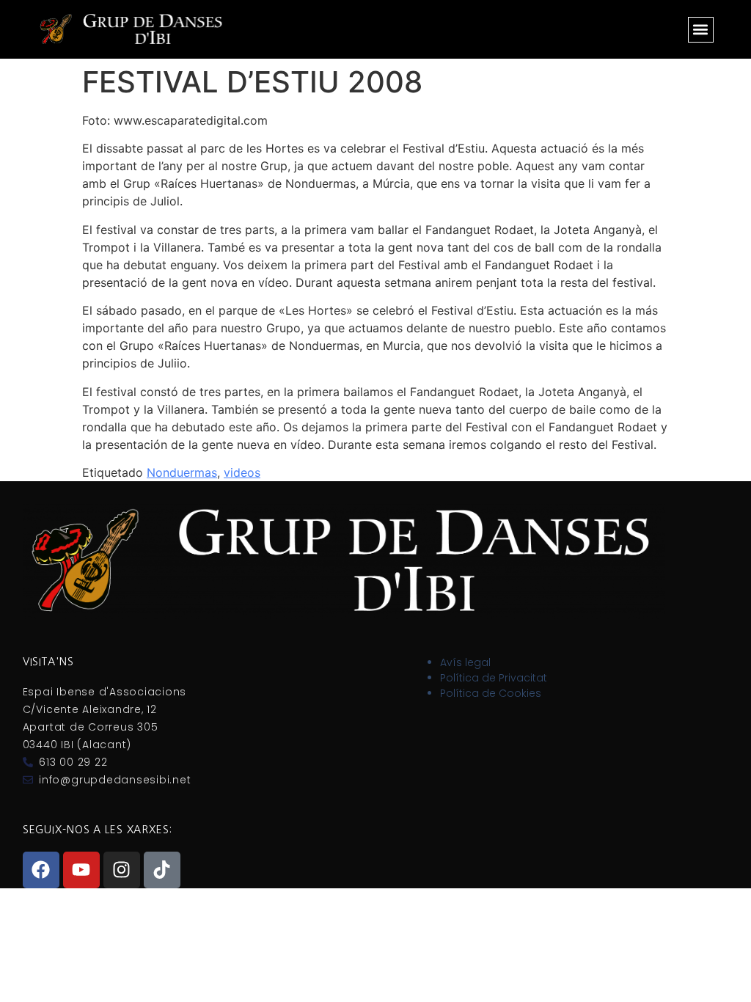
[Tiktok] (162, 870)
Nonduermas (182, 472)
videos (242, 472)
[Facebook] (41, 870)
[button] (701, 30)
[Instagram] (121, 870)
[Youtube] (81, 870)
